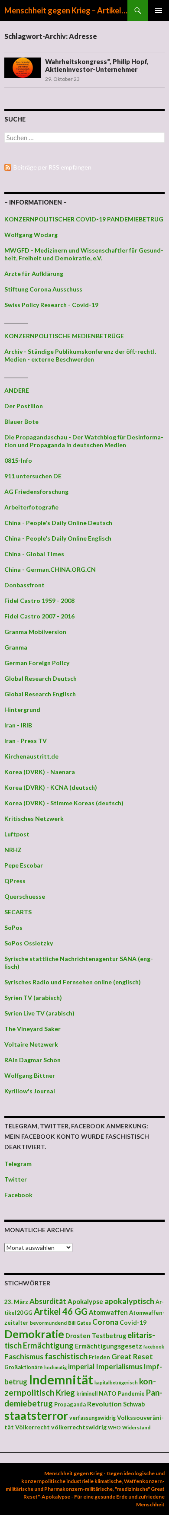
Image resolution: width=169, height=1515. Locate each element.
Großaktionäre (23, 1367)
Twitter (15, 1179)
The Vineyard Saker (32, 1028)
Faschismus (23, 1356)
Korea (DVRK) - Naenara (39, 771)
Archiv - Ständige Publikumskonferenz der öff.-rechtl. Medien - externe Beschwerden (80, 355)
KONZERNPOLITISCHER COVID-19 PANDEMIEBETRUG (83, 219)
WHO (114, 1427)
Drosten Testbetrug (95, 1335)
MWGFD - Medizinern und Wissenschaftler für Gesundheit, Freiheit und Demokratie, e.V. (83, 254)
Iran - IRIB (18, 725)
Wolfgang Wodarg (31, 234)
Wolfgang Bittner (29, 1075)
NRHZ (13, 849)
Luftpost (16, 834)
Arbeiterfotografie (31, 507)
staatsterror (36, 1415)
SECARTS (18, 912)
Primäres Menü (158, 10)
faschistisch (66, 1356)
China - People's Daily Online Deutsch (58, 522)
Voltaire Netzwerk (31, 1044)
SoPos (13, 927)
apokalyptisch (129, 1301)
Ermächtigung (48, 1345)
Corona (105, 1321)
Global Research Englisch (40, 694)
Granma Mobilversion (35, 631)
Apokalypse (85, 1301)
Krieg (65, 1392)
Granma (15, 647)
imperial (81, 1366)
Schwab (134, 1404)
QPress (15, 880)
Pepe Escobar (23, 865)
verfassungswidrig (92, 1418)
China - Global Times (34, 553)
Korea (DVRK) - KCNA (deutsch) (50, 787)
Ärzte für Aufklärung (33, 273)
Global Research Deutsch (40, 678)
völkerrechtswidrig (79, 1427)
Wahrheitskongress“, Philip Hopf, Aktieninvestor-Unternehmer (97, 65)
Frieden (99, 1357)
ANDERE (16, 390)
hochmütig (55, 1367)
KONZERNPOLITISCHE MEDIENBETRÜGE (64, 336)
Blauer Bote (21, 421)
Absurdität (47, 1301)
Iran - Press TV (25, 740)
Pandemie (131, 1393)
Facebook (18, 1194)
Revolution (104, 1404)
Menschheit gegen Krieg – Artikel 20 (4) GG (65, 10)
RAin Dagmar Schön (32, 1059)
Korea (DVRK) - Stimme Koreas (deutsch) (64, 803)
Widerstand (136, 1427)
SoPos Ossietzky (28, 943)
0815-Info (18, 460)
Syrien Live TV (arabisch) (39, 1013)
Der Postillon (23, 406)
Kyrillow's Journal (29, 1091)
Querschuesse (24, 896)
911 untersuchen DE (33, 476)
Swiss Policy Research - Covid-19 (51, 304)
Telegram (18, 1163)
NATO (108, 1393)
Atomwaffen (108, 1312)
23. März (16, 1301)
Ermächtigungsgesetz (108, 1346)
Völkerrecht (32, 1427)
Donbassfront (24, 585)
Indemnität (61, 1379)
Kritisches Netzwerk (34, 818)
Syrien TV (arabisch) (33, 997)
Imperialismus (119, 1366)
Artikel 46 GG (61, 1311)
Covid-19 (133, 1322)
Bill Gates (79, 1323)
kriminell (87, 1393)
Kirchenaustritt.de (31, 756)
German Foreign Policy (36, 662)
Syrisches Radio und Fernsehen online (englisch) (72, 982)
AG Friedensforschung (36, 491)
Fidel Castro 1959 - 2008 (39, 600)
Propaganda (70, 1404)
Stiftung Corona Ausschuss (43, 289)
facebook (153, 1346)
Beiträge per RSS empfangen (52, 167)
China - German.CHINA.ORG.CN (50, 569)
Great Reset (132, 1356)
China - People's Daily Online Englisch (57, 538)
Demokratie (34, 1333)
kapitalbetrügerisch (116, 1382)
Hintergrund (22, 709)
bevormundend (48, 1323)
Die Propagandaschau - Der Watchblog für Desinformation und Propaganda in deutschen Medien (83, 440)
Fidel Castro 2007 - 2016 (39, 616)
